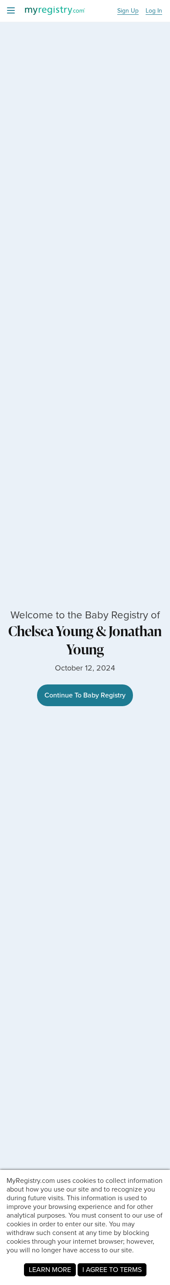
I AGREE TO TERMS (112, 1270)
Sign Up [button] (128, 11)
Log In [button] (154, 11)
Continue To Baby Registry (85, 695)
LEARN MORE (50, 1270)
